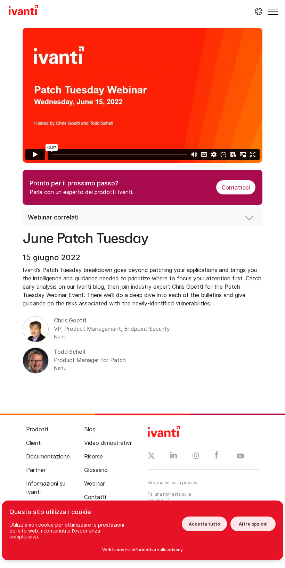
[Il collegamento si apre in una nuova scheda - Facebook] (216, 456)
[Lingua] (257, 11)
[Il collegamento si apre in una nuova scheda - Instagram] (195, 456)
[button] (273, 12)
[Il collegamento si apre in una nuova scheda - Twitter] (151, 456)
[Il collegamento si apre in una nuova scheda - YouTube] (240, 456)
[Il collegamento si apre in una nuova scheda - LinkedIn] (173, 456)
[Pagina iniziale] (23, 11)
